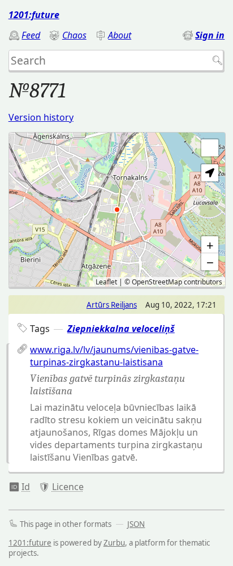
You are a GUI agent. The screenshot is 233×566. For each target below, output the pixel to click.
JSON (136, 524)
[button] (209, 172)
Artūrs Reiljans (112, 305)
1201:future (33, 14)
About (119, 35)
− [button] (210, 261)
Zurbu (114, 543)
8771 (19, 486)
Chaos (74, 35)
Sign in (210, 35)
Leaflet (106, 282)
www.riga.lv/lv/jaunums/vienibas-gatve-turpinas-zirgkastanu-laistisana (114, 355)
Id (25, 486)
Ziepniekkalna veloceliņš (121, 328)
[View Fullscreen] (209, 147)
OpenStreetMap (157, 282)
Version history (41, 117)
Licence (68, 486)
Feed (30, 35)
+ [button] (210, 244)
